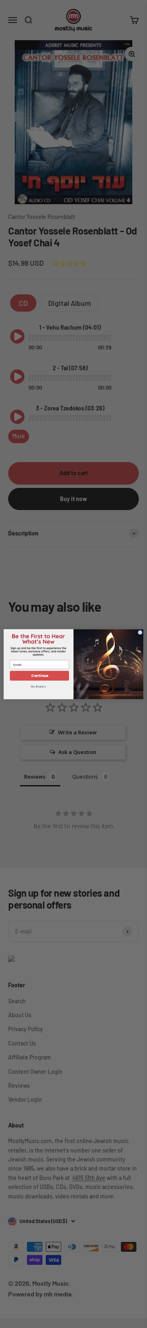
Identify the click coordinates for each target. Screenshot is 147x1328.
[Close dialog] (140, 632)
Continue (39, 675)
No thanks (38, 686)
